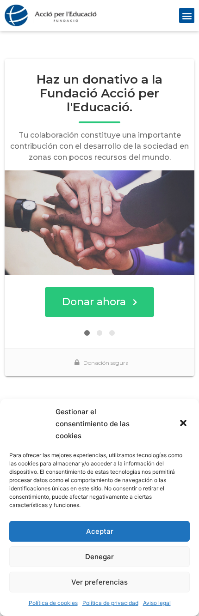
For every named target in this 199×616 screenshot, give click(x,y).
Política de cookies (53, 602)
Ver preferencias (99, 582)
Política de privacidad (110, 602)
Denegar (99, 556)
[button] (184, 423)
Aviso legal (157, 602)
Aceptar (99, 531)
